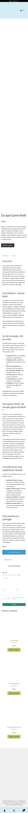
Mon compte (4, 810)
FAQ (24, 803)
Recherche (14, 810)
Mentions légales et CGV (16, 803)
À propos (20, 804)
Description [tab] (5, 255)
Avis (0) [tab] (13, 255)
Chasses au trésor (8, 801)
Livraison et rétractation (11, 804)
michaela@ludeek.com (15, 1)
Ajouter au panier (7, 245)
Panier (21, 809)
